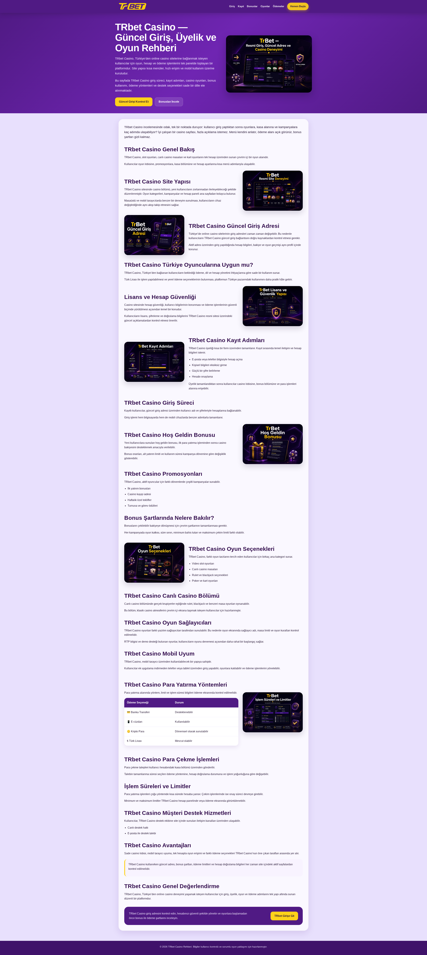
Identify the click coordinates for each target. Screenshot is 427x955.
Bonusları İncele (169, 101)
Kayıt (241, 6)
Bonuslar (252, 6)
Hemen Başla (298, 6)
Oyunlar (265, 6)
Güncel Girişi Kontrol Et (134, 101)
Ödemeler (278, 6)
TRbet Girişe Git (284, 915)
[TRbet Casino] (132, 6)
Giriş (232, 6)
